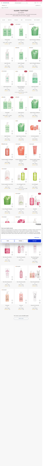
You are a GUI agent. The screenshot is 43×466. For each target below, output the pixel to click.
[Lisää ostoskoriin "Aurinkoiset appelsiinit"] (40, 133)
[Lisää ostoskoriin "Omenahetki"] (12, 110)
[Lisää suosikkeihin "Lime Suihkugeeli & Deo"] (26, 179)
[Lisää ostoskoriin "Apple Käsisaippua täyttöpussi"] (40, 37)
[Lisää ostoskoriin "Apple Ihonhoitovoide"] (12, 84)
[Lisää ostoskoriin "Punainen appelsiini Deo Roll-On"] (12, 182)
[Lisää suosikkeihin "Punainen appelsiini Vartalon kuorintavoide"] (40, 155)
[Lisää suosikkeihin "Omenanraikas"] (12, 35)
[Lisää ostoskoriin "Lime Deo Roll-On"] (26, 206)
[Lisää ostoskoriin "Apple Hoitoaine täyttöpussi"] (26, 133)
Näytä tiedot (37, 237)
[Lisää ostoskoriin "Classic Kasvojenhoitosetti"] (40, 279)
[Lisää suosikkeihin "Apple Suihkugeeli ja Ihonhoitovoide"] (26, 82)
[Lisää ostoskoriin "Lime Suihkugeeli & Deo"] (26, 182)
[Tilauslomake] (35, 3)
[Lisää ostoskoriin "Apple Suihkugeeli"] (26, 61)
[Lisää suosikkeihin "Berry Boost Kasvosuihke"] (26, 277)
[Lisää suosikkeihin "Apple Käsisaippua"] (26, 35)
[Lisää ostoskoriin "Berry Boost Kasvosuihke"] (26, 279)
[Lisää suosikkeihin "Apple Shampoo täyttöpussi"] (40, 108)
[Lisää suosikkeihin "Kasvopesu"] (12, 300)
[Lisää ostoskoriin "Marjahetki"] (40, 206)
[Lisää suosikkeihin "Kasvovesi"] (26, 300)
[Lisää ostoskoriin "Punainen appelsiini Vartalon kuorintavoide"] (40, 157)
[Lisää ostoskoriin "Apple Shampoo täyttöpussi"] (40, 110)
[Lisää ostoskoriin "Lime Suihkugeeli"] (40, 182)
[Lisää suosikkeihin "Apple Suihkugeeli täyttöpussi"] (40, 58)
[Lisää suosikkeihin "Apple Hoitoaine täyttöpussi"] (26, 131)
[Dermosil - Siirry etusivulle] (6, 2)
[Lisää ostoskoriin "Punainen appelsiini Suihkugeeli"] (12, 157)
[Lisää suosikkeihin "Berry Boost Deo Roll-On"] (12, 252)
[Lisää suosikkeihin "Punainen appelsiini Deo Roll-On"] (12, 179)
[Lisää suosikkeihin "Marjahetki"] (40, 204)
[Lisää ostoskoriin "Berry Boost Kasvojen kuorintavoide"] (40, 255)
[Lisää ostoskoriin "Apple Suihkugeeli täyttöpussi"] (40, 61)
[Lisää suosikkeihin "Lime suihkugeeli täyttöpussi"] (12, 204)
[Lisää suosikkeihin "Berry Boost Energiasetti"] (26, 252)
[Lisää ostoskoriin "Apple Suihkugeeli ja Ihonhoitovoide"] (26, 84)
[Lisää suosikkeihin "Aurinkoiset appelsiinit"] (40, 131)
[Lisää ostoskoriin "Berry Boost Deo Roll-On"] (12, 255)
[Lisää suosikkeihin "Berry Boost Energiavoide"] (12, 277)
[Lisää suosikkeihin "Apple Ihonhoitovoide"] (12, 82)
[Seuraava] (41, 20)
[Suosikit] (37, 3)
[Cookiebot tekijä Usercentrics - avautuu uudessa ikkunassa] (36, 224)
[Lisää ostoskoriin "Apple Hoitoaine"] (12, 133)
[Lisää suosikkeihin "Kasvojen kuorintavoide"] (40, 300)
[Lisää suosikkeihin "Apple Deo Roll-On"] (40, 82)
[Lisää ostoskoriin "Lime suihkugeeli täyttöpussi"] (12, 206)
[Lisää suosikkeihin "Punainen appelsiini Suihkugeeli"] (12, 155)
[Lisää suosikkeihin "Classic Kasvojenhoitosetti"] (40, 277)
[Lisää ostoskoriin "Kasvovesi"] (26, 303)
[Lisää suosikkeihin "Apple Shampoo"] (26, 108)
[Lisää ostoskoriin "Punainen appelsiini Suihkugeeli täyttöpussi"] (26, 157)
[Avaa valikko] (1, 3)
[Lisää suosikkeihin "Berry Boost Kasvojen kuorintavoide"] (40, 252)
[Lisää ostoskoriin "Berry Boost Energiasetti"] (26, 255)
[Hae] (27, 3)
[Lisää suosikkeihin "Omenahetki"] (12, 108)
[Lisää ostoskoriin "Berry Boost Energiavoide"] (12, 279)
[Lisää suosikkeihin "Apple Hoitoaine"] (12, 131)
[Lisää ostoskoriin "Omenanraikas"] (12, 37)
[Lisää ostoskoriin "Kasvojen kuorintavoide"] (40, 303)
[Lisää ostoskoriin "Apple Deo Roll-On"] (40, 84)
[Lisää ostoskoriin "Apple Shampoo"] (26, 110)
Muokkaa (20, 240)
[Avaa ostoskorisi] (41, 3)
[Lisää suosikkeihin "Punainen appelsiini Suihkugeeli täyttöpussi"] (26, 155)
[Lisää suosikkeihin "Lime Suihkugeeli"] (40, 179)
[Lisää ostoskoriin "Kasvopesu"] (12, 303)
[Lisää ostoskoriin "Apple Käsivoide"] (12, 61)
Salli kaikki (34, 240)
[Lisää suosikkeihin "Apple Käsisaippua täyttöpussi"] (40, 35)
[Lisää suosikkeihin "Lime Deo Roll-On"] (26, 204)
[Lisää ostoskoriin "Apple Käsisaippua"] (26, 37)
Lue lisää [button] (28, 15)
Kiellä (8, 240)
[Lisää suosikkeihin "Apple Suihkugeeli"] (26, 58)
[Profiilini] (39, 2)
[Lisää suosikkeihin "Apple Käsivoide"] (12, 58)
